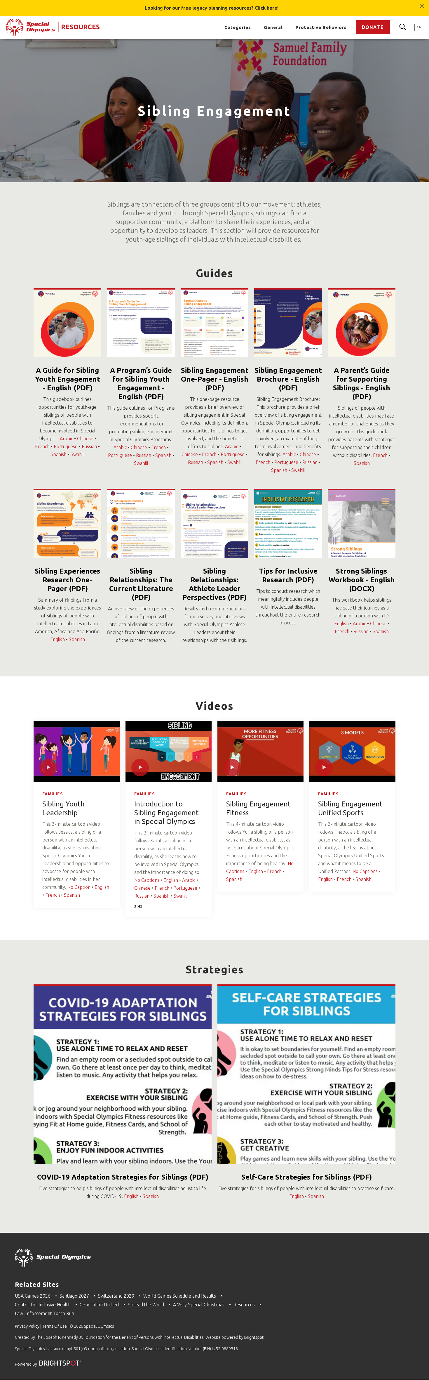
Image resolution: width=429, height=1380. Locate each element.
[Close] (422, 3)
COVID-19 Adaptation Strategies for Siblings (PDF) (122, 1177)
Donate (373, 27)
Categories (237, 27)
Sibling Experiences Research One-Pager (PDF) (67, 580)
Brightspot (254, 1337)
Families (52, 794)
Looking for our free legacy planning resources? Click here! (211, 8)
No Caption (78, 887)
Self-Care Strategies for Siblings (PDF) (306, 1177)
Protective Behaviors (321, 27)
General (273, 27)
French (42, 446)
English (57, 639)
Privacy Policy (27, 1326)
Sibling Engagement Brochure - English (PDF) (288, 379)
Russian (89, 446)
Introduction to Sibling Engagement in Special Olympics (166, 812)
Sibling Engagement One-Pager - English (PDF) (214, 379)
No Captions (146, 880)
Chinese (85, 438)
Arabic (66, 438)
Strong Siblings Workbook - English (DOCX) (362, 580)
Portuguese (66, 446)
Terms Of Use (54, 1326)
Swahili (78, 454)
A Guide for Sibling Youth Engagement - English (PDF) (67, 379)
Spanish (58, 454)
